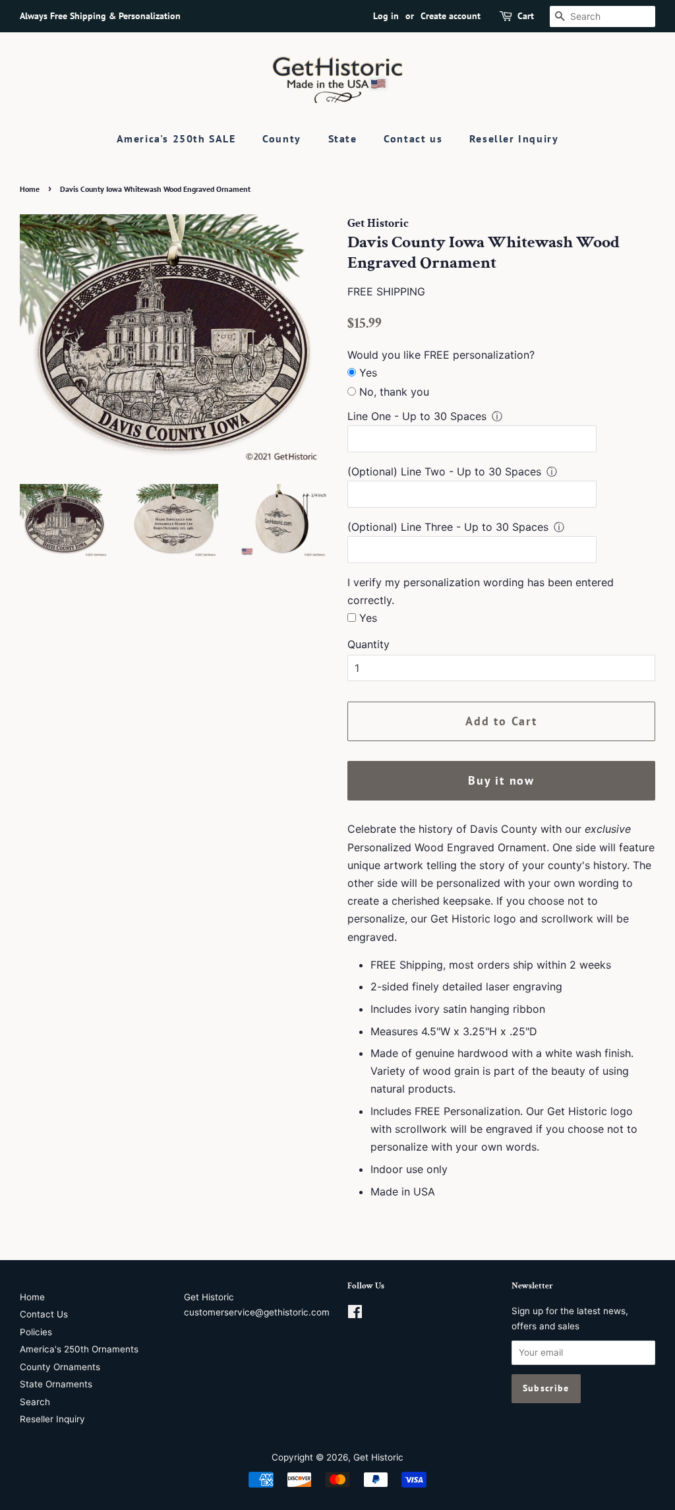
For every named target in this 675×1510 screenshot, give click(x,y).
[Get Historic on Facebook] (355, 1314)
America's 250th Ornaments (79, 1349)
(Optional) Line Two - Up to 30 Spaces (444, 471)
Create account (451, 16)
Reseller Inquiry (514, 138)
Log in (386, 16)
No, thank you (394, 391)
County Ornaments (60, 1367)
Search (35, 1402)
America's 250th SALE (176, 138)
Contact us (413, 138)
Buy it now (501, 780)
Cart (525, 16)
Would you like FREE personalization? (441, 354)
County (281, 138)
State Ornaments (56, 1384)
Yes (368, 372)
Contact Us (44, 1314)
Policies (36, 1332)
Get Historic (378, 1457)
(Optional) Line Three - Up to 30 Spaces (447, 526)
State (342, 138)
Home (30, 189)
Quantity (368, 644)
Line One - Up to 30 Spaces (416, 416)
